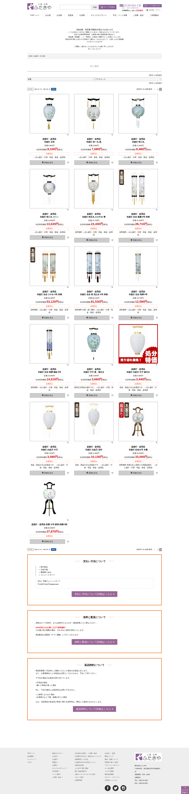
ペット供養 (56, 774)
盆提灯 (36, 56)
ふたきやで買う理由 (81, 768)
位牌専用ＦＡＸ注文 (81, 759)
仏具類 (82, 15)
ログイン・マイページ (112, 777)
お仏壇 (48, 15)
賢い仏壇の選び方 (81, 771)
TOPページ (34, 15)
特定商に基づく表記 (111, 762)
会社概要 (30, 756)
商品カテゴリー (57, 753)
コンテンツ (31, 759)
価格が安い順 (38, 89)
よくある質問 (109, 768)
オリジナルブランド (99, 15)
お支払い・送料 (110, 753)
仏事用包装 (78, 780)
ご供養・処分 (138, 15)
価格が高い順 (46, 89)
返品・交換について (111, 759)
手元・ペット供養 (120, 15)
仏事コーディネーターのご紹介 (85, 774)
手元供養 (55, 771)
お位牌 (59, 15)
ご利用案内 (154, 15)
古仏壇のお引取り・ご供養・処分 (86, 753)
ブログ (29, 762)
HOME (30, 56)
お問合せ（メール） (111, 780)
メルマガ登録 (109, 771)
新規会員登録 (109, 774)
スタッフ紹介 (79, 777)
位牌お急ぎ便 (79, 765)
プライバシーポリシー (112, 765)
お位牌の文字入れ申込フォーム (85, 762)
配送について (109, 756)
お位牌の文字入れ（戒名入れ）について (88, 756)
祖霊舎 (70, 15)
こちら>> (97, 49)
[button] (155, 89)
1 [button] (157, 89)
